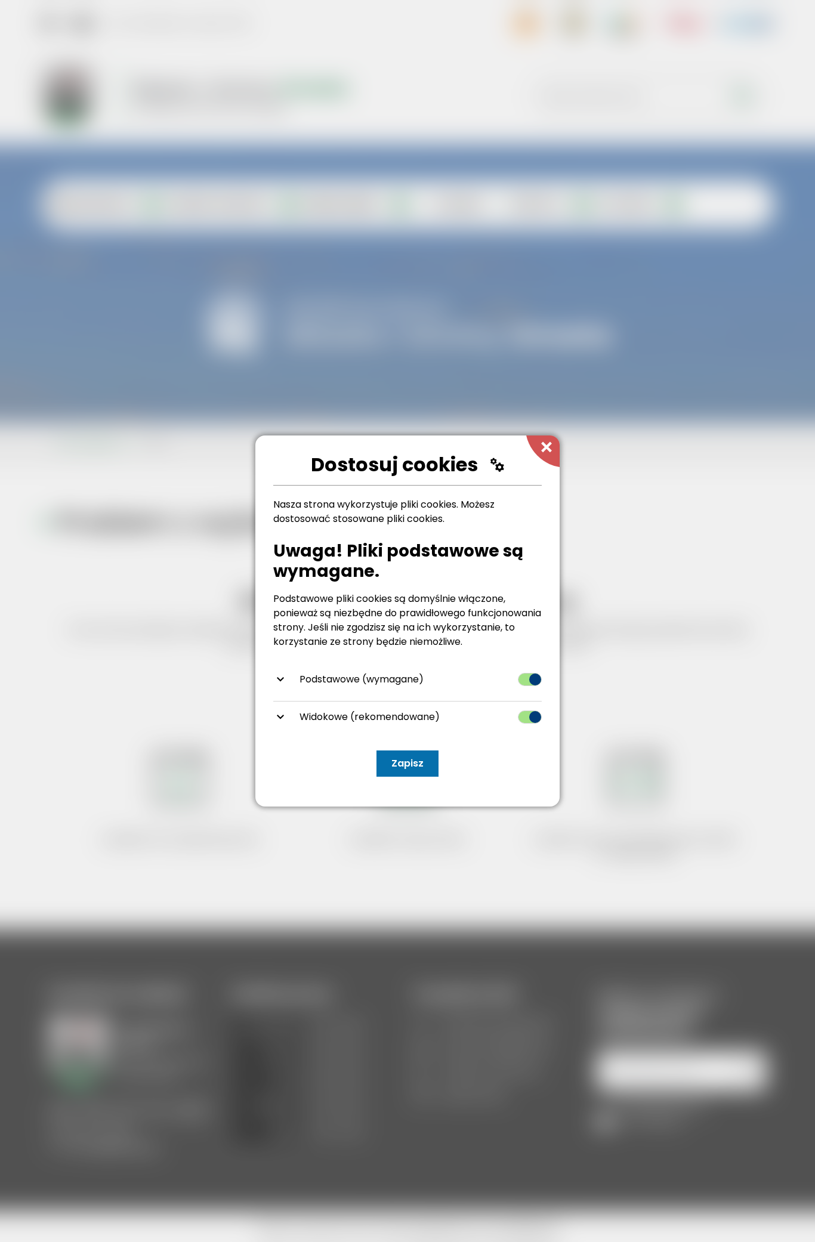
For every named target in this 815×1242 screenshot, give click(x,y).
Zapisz (407, 763)
